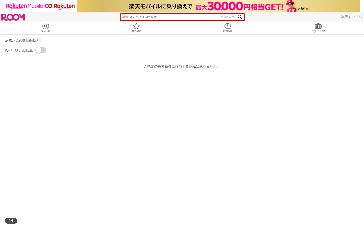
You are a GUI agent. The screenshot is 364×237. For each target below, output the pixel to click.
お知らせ (227, 28)
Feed (45, 28)
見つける (136, 28)
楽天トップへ (351, 17)
